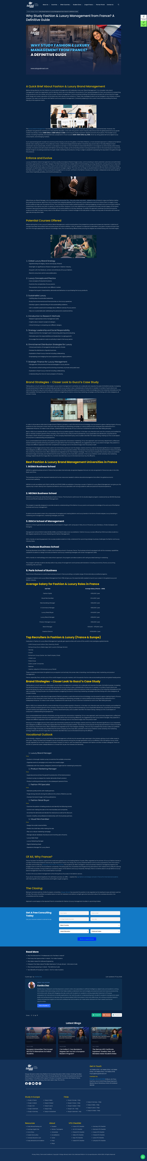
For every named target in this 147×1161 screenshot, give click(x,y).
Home (28, 11)
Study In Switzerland (50, 1111)
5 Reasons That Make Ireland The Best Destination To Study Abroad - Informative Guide (52, 964)
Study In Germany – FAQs (94, 1102)
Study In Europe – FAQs (74, 1100)
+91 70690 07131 (94, 1069)
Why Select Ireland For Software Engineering (40, 961)
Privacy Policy (36, 1154)
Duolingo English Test (33, 1129)
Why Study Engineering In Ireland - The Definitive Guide (44, 967)
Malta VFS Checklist (78, 1135)
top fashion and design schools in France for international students (97, 877)
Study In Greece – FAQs (94, 1110)
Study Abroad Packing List (34, 1126)
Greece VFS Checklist (98, 1132)
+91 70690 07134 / (99, 1071)
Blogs (32, 11)
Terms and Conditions (46, 1154)
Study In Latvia (49, 1106)
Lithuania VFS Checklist (99, 1140)
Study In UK (31, 1106)
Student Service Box (32, 1135)
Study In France (32, 1100)
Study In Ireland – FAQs (74, 1106)
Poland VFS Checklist (78, 1132)
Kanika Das (38, 976)
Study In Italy (48, 1108)
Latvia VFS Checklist (98, 1137)
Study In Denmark (33, 1108)
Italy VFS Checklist (78, 1137)
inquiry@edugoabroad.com (98, 1073)
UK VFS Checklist (77, 1129)
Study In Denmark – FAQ (74, 1111)
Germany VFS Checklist (99, 1126)
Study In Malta (48, 1100)
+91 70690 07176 (110, 1071)
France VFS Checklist (78, 1126)
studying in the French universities (53, 864)
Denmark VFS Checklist (99, 1129)
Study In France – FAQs (74, 1103)
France (36, 11)
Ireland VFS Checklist (78, 1140)
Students (54, 1126)
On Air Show (30, 1132)
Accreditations (56, 1135)
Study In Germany (33, 1111)
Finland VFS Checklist (99, 1135)
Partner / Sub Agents (57, 1129)
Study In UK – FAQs (73, 1108)
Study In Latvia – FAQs (94, 1107)
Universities (55, 1132)
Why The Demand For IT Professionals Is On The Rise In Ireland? (46, 955)
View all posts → (44, 1005)
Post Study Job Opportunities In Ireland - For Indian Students (45, 958)
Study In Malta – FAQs (93, 1105)
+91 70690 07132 (105, 1069)
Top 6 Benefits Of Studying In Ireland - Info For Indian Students (45, 969)
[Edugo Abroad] (32, 4)
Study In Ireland (32, 1103)
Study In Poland (49, 1103)
